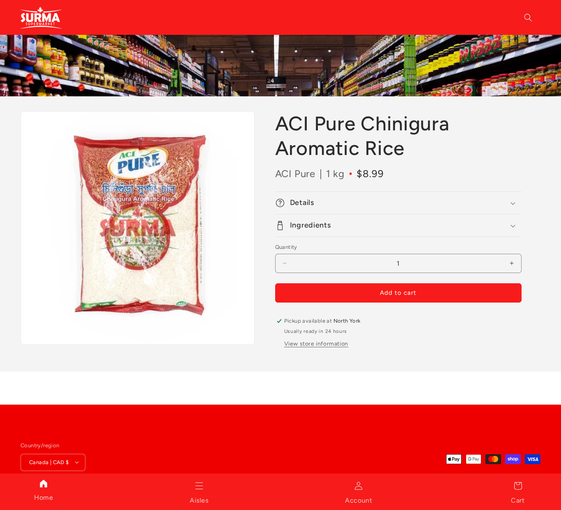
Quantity (286, 247)
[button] (199, 486)
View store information (316, 343)
